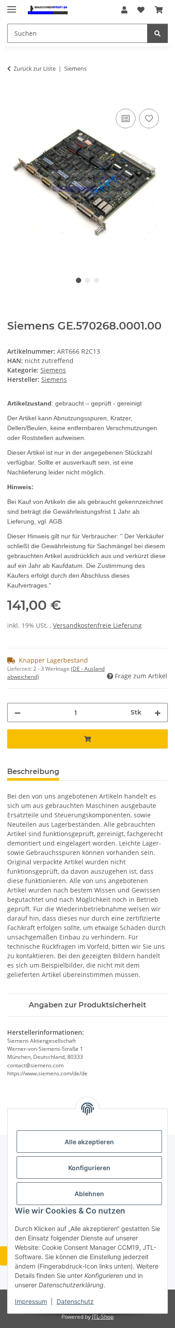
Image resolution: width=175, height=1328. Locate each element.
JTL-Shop (103, 1316)
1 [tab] (78, 280)
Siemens (53, 370)
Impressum (31, 1301)
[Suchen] (157, 33)
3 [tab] (96, 280)
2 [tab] (87, 280)
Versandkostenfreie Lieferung (97, 625)
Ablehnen (89, 1193)
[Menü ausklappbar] (11, 5)
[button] (124, 10)
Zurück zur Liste (34, 68)
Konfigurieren (89, 1168)
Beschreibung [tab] (33, 771)
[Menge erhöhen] (157, 712)
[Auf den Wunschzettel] (149, 118)
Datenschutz (75, 1301)
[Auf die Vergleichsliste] (126, 118)
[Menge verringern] (17, 712)
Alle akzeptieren (89, 1142)
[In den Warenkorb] (14, 97)
